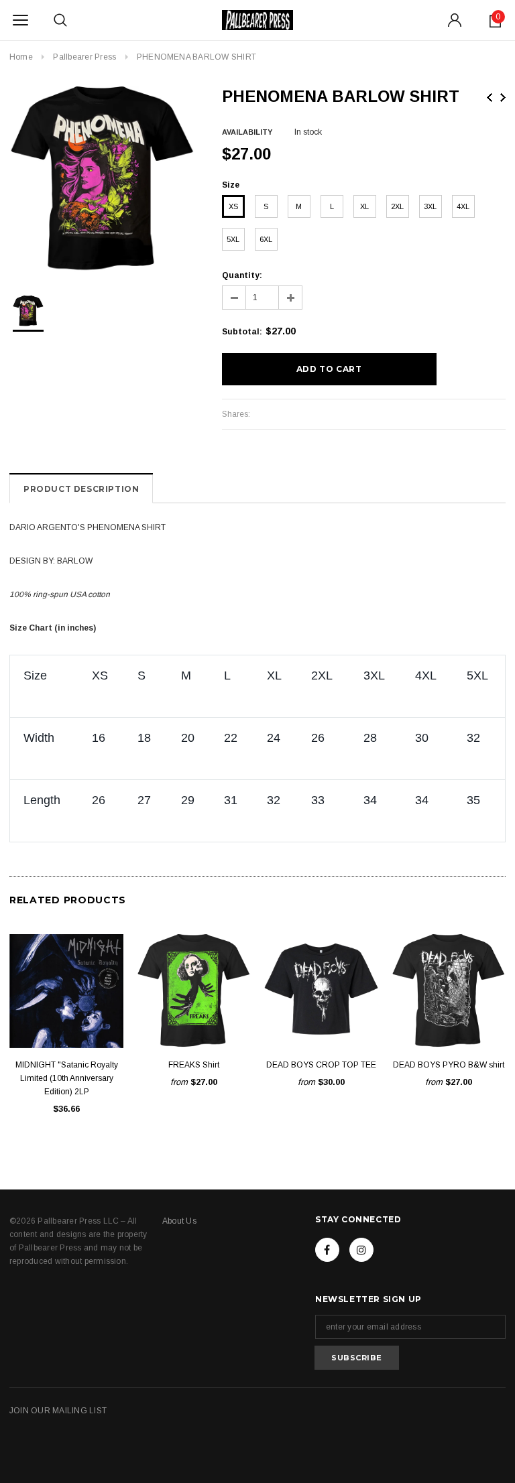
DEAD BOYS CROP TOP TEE (321, 1065)
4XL (463, 206)
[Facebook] (327, 1250)
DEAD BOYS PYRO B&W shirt (448, 1065)
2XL (397, 206)
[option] (102, 179)
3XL (430, 206)
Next (503, 97)
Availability (247, 132)
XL (364, 206)
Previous (489, 97)
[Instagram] (361, 1250)
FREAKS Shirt (193, 1065)
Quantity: (242, 275)
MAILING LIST (79, 1410)
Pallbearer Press (84, 57)
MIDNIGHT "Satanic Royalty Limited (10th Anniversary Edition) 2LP (66, 1078)
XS (233, 206)
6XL (266, 239)
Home (21, 57)
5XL (233, 239)
